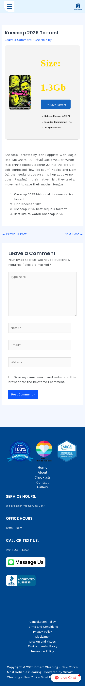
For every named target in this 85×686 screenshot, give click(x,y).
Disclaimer (42, 636)
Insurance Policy (42, 651)
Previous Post (14, 234)
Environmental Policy (42, 646)
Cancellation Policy (42, 622)
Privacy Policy (42, 631)
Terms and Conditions (42, 626)
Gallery (42, 487)
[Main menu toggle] (9, 6)
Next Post (73, 234)
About (42, 472)
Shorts (40, 40)
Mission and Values (42, 641)
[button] (66, 678)
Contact (42, 482)
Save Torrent (57, 104)
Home (42, 467)
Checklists (43, 477)
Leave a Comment (18, 40)
